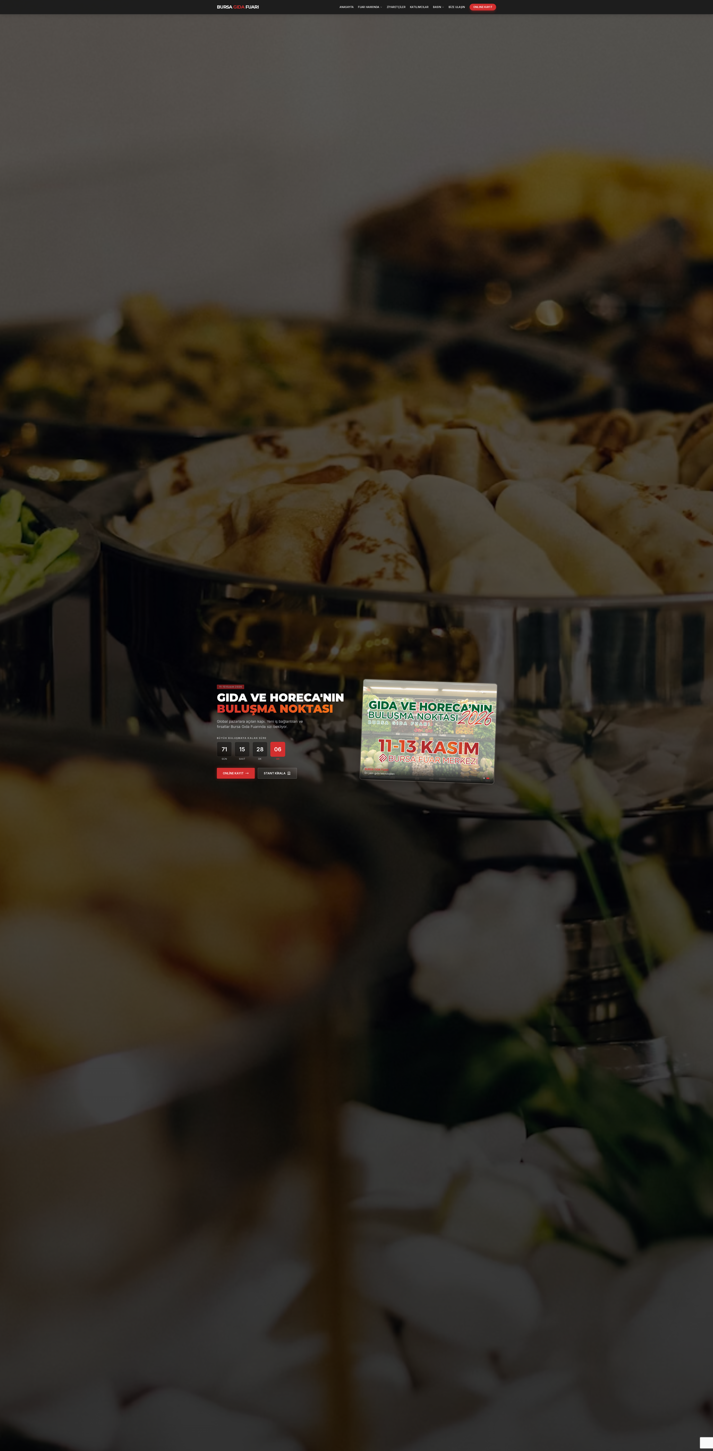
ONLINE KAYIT (482, 7)
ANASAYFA (347, 7)
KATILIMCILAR (419, 7)
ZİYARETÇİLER (396, 7)
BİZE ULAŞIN (457, 7)
